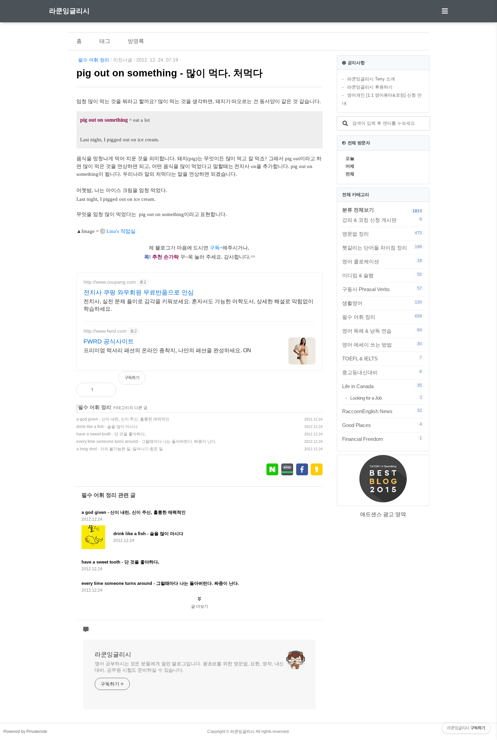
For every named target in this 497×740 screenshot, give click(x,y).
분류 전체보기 (358, 210)
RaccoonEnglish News (382, 411)
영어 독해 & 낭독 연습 (382, 331)
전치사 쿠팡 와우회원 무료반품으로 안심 (139, 292)
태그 (104, 41)
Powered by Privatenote (25, 731)
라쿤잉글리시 (69, 11)
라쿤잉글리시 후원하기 (370, 87)
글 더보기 (199, 606)
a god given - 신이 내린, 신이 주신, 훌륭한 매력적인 (122, 419)
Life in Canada (382, 386)
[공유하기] (105, 390)
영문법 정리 (382, 234)
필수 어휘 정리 (93, 60)
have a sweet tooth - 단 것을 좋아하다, (111, 434)
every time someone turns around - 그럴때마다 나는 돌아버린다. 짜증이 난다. (146, 441)
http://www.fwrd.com (105, 331)
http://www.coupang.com (110, 282)
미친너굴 (122, 60)
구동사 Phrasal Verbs (382, 289)
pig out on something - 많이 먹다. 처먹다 (169, 73)
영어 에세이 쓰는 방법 (382, 344)
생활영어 (382, 303)
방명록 (136, 41)
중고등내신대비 (382, 372)
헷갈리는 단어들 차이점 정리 (382, 247)
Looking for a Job (386, 398)
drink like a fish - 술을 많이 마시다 (107, 426)
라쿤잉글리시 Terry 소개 (371, 78)
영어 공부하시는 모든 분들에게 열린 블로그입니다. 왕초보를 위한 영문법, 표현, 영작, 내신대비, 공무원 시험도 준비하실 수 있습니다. (189, 667)
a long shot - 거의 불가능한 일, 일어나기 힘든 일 (119, 449)
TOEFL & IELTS (382, 358)
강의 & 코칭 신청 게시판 (382, 220)
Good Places (382, 425)
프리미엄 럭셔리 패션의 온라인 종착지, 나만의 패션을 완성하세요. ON (167, 350)
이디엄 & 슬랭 (382, 275)
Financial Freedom (382, 439)
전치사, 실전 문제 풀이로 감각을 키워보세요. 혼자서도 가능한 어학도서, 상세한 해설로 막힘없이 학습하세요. (198, 305)
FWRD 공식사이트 (109, 341)
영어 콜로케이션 (382, 261)
